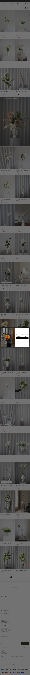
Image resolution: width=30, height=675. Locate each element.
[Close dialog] (28, 329)
